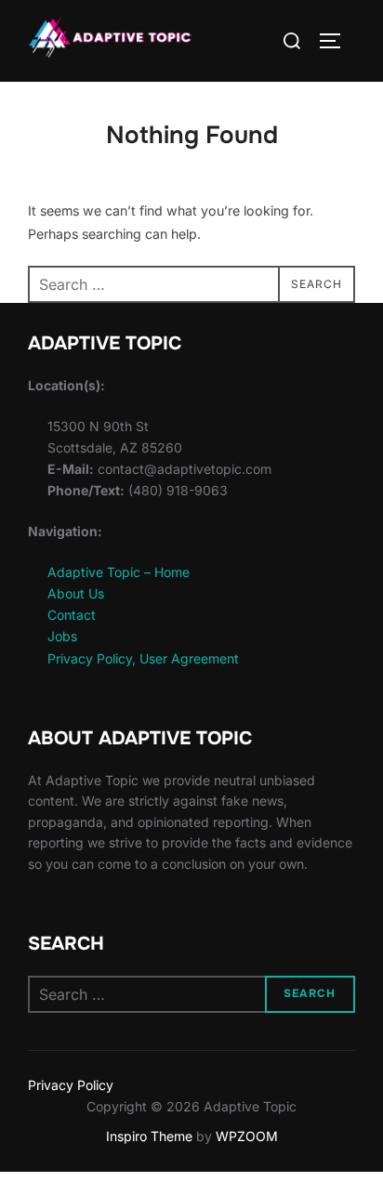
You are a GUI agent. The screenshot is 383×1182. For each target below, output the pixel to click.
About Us (75, 593)
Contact (71, 615)
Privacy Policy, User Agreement (143, 658)
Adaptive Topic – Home (118, 572)
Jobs (62, 636)
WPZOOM (247, 1136)
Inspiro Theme (149, 1136)
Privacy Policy (70, 1085)
